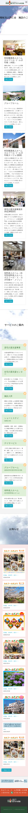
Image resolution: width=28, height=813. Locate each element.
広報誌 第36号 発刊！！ (11, 632)
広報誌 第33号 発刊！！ (11, 716)
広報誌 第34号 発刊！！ (11, 689)
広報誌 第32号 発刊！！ (11, 762)
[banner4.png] (20, 781)
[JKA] (7, 781)
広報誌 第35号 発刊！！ (11, 661)
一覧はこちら (7, 770)
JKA (4, 729)
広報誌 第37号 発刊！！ (11, 605)
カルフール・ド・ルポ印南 (13, 809)
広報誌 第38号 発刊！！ (11, 575)
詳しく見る (9, 79)
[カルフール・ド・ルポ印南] (14, 801)
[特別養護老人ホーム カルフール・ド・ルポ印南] (15, 1)
